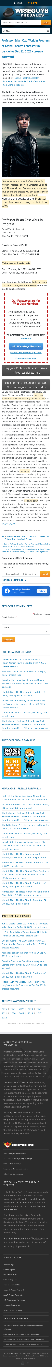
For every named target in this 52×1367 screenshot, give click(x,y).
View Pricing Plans (10, 1280)
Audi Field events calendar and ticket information (21, 1334)
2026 (4, 1008)
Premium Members (13, 1238)
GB (28, 81)
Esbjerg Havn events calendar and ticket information (22, 1344)
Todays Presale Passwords (12, 1310)
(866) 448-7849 (9, 523)
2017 (38, 1013)
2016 (4, 1017)
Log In (19, 3)
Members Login (8, 1264)
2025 (13, 1008)
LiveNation (26, 1082)
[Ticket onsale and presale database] (21, 762)
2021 (4, 1013)
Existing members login (25, 358)
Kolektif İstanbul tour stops (13, 1174)
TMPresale (14, 1353)
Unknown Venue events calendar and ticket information (23, 1339)
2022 (39, 1008)
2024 (21, 1008)
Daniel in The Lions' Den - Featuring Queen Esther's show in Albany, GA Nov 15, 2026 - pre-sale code (25, 683)
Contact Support (9, 1270)
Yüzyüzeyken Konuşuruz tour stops (15, 1169)
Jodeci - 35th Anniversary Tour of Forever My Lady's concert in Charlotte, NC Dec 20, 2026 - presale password (24, 704)
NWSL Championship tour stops (14, 1154)
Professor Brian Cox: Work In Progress (18, 539)
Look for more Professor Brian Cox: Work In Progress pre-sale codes (26, 385)
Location (7, 627)
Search (45, 22)
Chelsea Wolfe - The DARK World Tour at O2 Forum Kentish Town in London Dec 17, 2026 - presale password (24, 663)
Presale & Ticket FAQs (11, 1285)
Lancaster (7, 81)
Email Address (9, 617)
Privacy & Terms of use (11, 1305)
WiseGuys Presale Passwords (17, 1112)
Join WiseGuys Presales (26, 346)
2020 (13, 1013)
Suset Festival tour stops (12, 1164)
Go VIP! (34, 3)
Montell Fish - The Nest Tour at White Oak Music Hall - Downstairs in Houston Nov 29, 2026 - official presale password (25, 874)
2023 (30, 1008)
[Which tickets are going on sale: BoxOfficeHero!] (18, 1144)
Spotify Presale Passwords (13, 1295)
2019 (21, 1013)
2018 (30, 1013)
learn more (26, 338)
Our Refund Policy (9, 1275)
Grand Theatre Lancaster (27, 77)
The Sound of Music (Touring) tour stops (17, 1159)
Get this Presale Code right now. (25, 352)
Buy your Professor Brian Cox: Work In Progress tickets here (26, 370)
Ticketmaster (9, 1082)
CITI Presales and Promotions (14, 1300)
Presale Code (19, 81)
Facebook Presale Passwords (13, 1290)
